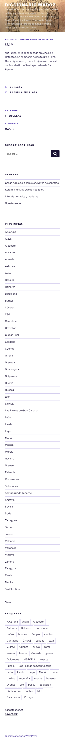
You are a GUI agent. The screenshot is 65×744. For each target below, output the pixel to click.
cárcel (47, 646)
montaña (24, 678)
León (8, 417)
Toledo (9, 534)
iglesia (10, 665)
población (45, 684)
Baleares (10, 286)
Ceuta (8, 575)
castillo (40, 640)
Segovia (9, 499)
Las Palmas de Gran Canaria (21, 410)
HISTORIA (29, 659)
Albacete (10, 245)
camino (48, 634)
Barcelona (11, 293)
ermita (11, 653)
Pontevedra (12, 479)
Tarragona (11, 520)
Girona (9, 355)
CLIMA (11, 646)
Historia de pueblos (40, 39)
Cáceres (10, 307)
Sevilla (9, 506)
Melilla (9, 582)
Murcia (9, 451)
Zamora (9, 561)
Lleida (8, 424)
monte (38, 678)
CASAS (27, 640)
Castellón (10, 328)
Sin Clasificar (12, 589)
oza (35, 92)
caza (51, 640)
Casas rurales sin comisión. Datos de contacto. (32, 182)
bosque (22, 634)
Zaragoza (10, 568)
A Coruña (16, 87)
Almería (9, 259)
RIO (39, 691)
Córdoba (10, 341)
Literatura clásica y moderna (21, 196)
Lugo (8, 431)
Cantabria (10, 321)
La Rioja (9, 403)
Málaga (9, 444)
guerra (49, 653)
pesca (31, 684)
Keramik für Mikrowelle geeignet (24, 189)
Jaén (7, 396)
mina (27, 92)
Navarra (9, 458)
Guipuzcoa (11, 376)
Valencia (10, 541)
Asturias (10, 266)
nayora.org (11, 713)
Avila (8, 273)
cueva (36, 646)
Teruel (8, 527)
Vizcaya (9, 554)
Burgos (9, 300)
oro (22, 684)
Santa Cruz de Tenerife (18, 493)
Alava (8, 238)
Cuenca (9, 348)
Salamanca (11, 486)
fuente (23, 653)
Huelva (9, 383)
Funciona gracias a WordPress (21, 735)
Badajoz (9, 280)
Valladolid (10, 547)
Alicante (10, 252)
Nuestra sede (13, 203)
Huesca (9, 389)
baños (10, 634)
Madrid (9, 438)
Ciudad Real (12, 334)
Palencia (10, 472)
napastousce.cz (14, 709)
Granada (10, 362)
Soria (8, 513)
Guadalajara (12, 369)
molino (11, 678)
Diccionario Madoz (30, 5)
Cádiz (8, 314)
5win (8, 602)
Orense (9, 465)
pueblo (29, 691)
